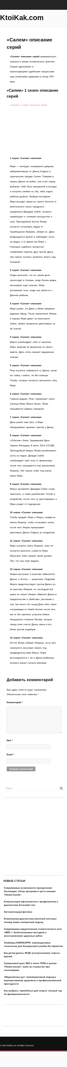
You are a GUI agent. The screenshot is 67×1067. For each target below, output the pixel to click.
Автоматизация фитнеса (18, 912)
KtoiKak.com (22, 18)
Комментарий (15, 702)
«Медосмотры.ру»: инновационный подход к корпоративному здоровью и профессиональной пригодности (32, 980)
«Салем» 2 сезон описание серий (28, 105)
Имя (10, 740)
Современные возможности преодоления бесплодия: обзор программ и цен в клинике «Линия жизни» (30, 891)
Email (10, 754)
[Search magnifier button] (61, 788)
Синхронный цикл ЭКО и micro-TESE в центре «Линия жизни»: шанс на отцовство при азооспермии (30, 966)
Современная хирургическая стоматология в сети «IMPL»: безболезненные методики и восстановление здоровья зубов (33, 932)
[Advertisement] (33, 131)
